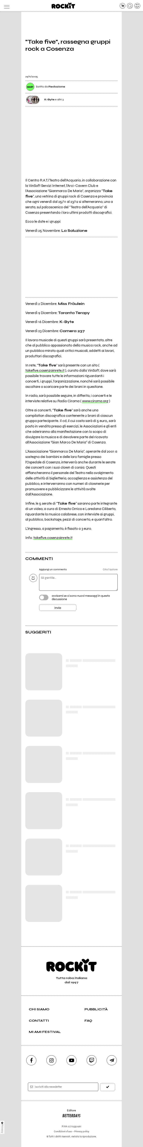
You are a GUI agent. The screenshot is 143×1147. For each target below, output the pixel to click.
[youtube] (71, 1060)
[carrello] (122, 6)
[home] (63, 6)
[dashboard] (137, 6)
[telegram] (112, 1060)
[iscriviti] (107, 1087)
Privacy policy (81, 1131)
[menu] (6, 6)
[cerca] (130, 6)
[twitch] (92, 1060)
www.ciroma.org (95, 401)
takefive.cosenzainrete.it (44, 370)
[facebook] (31, 1060)
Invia (57, 608)
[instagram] (51, 1060)
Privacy (2, 1128)
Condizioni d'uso (63, 1131)
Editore (69, 1112)
